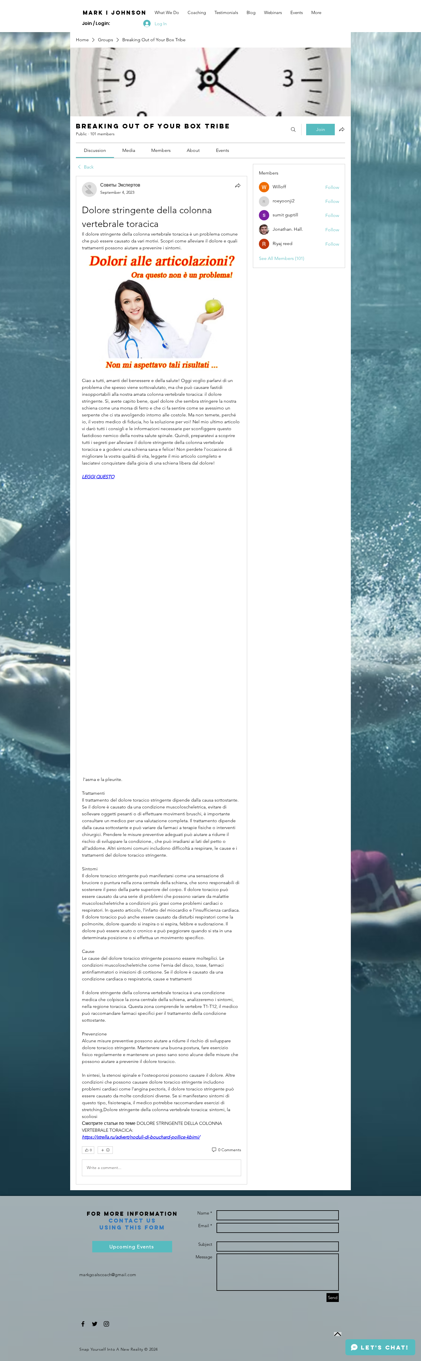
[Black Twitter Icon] (94, 1323)
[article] (161, 680)
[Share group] (341, 129)
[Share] (237, 185)
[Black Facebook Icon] (82, 1323)
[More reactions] (105, 1150)
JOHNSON (129, 12)
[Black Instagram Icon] (106, 1323)
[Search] (293, 129)
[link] (95, 150)
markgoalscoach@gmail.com (107, 1274)
